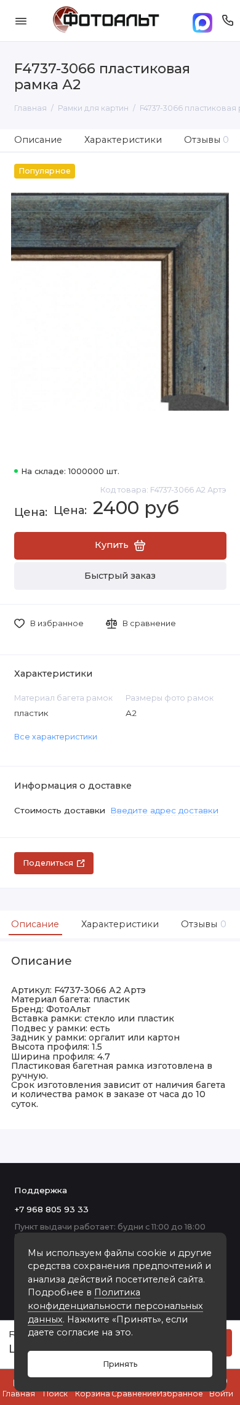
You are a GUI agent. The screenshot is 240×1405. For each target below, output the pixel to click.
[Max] (202, 20)
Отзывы (207, 139)
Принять (120, 1364)
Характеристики (123, 139)
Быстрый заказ (120, 575)
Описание (38, 139)
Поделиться (48, 863)
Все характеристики (55, 736)
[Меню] (21, 20)
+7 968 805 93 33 (51, 1209)
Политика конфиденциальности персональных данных (115, 1305)
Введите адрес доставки (164, 810)
